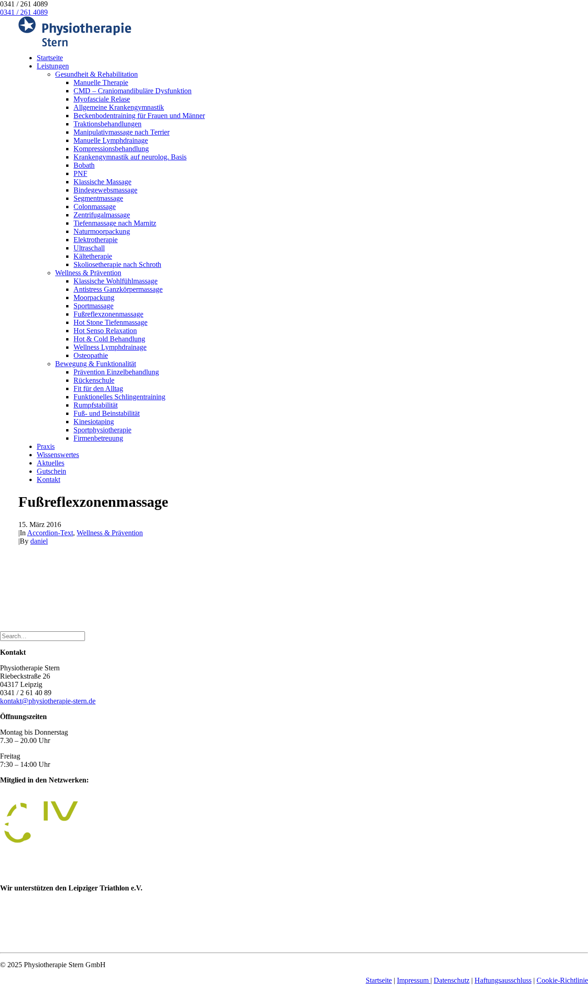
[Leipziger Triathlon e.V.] (20, 941)
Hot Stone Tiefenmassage (110, 322)
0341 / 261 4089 (24, 12)
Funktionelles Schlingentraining (119, 397)
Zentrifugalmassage (102, 215)
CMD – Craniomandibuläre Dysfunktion (133, 91)
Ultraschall (89, 248)
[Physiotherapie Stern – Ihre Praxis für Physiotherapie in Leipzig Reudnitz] (294, 31)
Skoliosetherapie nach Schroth (117, 264)
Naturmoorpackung (102, 231)
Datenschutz (451, 980)
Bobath (84, 165)
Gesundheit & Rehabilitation (96, 74)
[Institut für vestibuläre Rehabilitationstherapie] (69, 840)
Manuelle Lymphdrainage (111, 140)
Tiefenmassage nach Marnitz (115, 223)
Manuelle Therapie (101, 82)
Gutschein (51, 471)
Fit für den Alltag (98, 388)
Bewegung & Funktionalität (95, 364)
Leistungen (53, 66)
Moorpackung (94, 297)
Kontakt (48, 479)
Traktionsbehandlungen (107, 124)
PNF (80, 173)
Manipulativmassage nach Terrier (122, 132)
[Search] (42, 636)
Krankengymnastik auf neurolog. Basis (130, 157)
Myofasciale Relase (102, 99)
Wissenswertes (58, 455)
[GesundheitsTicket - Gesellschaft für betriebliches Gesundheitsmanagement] (38, 872)
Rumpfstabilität (96, 405)
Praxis (46, 446)
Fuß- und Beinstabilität (107, 413)
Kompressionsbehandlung (111, 149)
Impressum (413, 980)
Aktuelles (50, 463)
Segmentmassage (98, 198)
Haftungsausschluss (503, 980)
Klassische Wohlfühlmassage (116, 281)
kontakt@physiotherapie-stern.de (48, 701)
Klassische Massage (102, 182)
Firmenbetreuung (98, 438)
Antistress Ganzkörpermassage (118, 289)
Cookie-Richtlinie (562, 980)
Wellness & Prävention (88, 273)
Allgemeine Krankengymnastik (119, 107)
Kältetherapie (93, 256)
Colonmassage (95, 206)
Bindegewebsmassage (105, 190)
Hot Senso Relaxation (105, 330)
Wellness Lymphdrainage (110, 347)
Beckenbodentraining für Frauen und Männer (139, 115)
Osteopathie (91, 355)
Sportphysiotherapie (102, 430)
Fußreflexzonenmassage (108, 314)
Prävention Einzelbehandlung (116, 372)
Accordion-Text (50, 533)
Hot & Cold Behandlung (109, 339)
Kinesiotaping (94, 421)
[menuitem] (303, 58)
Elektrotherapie (96, 240)
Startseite (50, 58)
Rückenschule (94, 380)
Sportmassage (93, 306)
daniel (39, 541)
